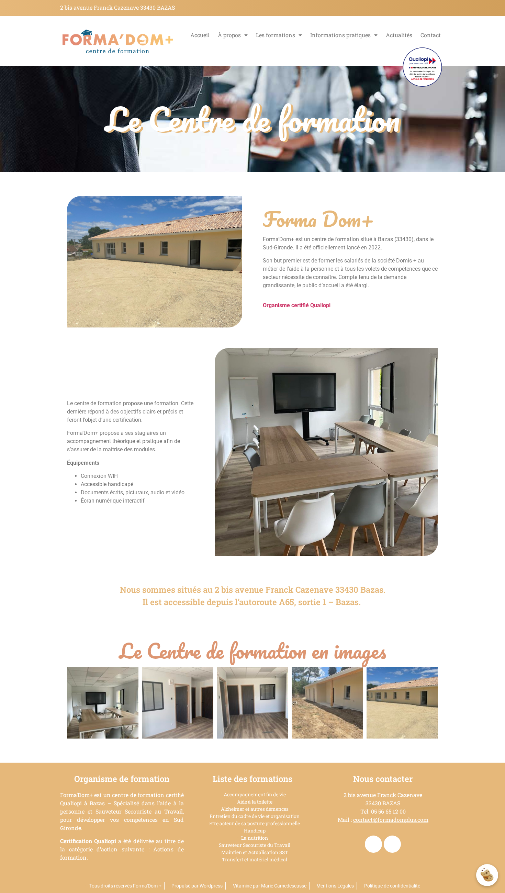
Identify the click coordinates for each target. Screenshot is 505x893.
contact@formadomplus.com (390, 819)
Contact (430, 35)
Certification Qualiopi (88, 840)
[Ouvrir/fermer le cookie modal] (487, 875)
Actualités (399, 35)
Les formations (275, 35)
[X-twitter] (392, 844)
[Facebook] (373, 844)
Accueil (200, 35)
